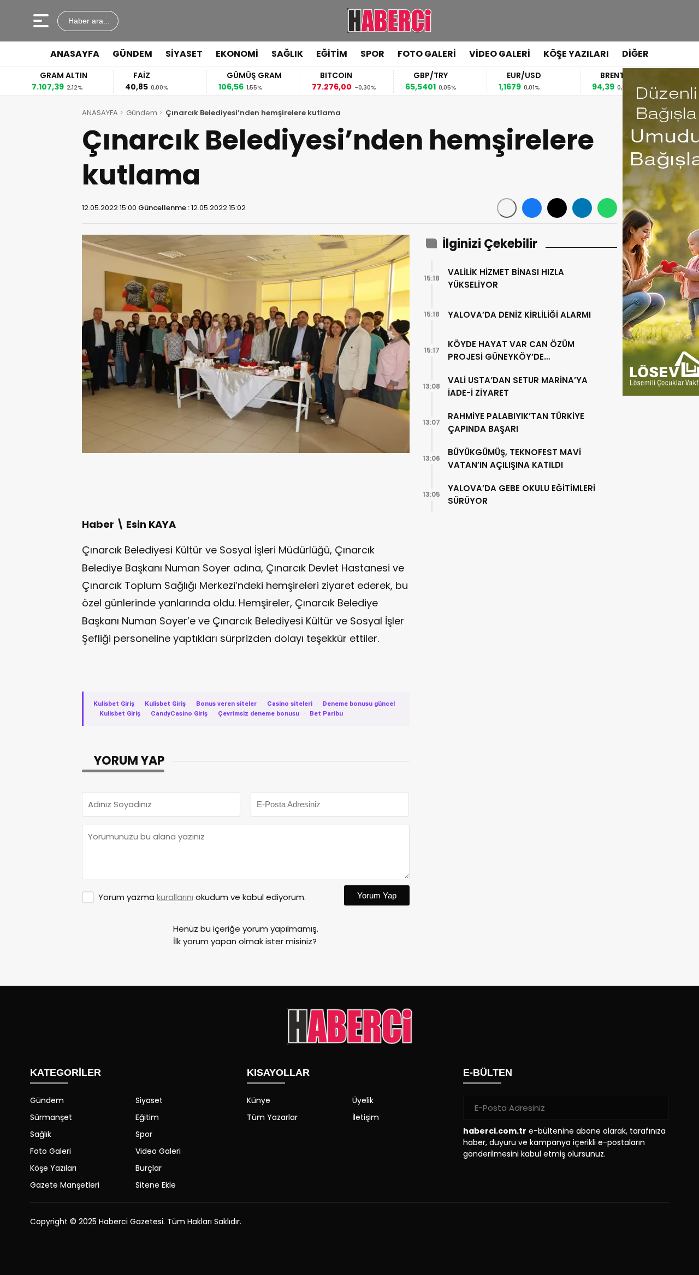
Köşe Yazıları (53, 1168)
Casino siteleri (289, 703)
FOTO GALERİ (427, 53)
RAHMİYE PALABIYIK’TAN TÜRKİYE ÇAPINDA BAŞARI (516, 422)
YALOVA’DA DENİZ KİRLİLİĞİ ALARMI (519, 314)
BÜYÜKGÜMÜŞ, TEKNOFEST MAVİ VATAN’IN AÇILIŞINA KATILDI (514, 458)
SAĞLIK (287, 53)
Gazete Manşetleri (64, 1184)
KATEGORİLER (65, 1072)
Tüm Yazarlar (272, 1117)
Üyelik (363, 1100)
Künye (258, 1100)
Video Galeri (158, 1151)
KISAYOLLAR (278, 1072)
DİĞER (635, 53)
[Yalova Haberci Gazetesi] (389, 20)
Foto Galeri (50, 1151)
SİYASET (184, 53)
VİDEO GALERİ (499, 53)
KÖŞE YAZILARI (576, 53)
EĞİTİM (331, 53)
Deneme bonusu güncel (359, 703)
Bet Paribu (326, 713)
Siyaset (149, 1100)
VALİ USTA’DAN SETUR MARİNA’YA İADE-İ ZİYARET (518, 386)
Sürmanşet (51, 1117)
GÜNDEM (132, 53)
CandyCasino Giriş (179, 713)
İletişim (365, 1117)
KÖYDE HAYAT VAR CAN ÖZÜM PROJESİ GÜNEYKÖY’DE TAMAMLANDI (511, 350)
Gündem (141, 113)
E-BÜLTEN (487, 1072)
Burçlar (148, 1168)
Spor (143, 1134)
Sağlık (40, 1134)
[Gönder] (656, 1107)
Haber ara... (88, 20)
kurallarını (175, 897)
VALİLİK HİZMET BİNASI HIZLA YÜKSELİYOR (506, 278)
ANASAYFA (74, 53)
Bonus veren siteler (226, 703)
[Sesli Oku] (507, 208)
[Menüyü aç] (42, 21)
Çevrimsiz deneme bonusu (258, 713)
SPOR (372, 53)
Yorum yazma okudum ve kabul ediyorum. (202, 897)
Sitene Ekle (155, 1184)
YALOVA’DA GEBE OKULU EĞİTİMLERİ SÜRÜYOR (521, 494)
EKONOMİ (237, 53)
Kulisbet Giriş (113, 703)
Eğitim (147, 1117)
